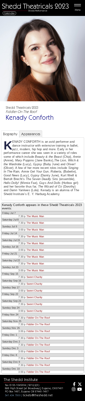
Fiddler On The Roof (38, 317)
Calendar (9, 13)
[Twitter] (79, 384)
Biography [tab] (10, 134)
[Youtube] (79, 389)
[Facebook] (72, 384)
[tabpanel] (42, 169)
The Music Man (35, 216)
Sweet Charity (35, 277)
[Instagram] (72, 389)
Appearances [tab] (30, 134)
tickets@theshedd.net (38, 395)
